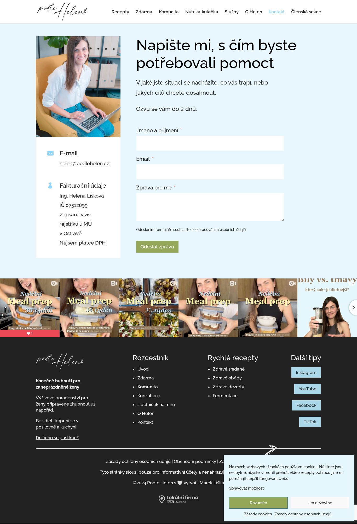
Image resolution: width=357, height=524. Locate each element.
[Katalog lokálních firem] (178, 502)
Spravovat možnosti (246, 488)
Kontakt (277, 12)
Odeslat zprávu (157, 246)
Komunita (169, 12)
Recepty (120, 12)
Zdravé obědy (227, 377)
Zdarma (144, 12)
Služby (232, 12)
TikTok (310, 421)
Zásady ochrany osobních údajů (303, 514)
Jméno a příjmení (157, 131)
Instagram (306, 372)
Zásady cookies (258, 514)
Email (143, 159)
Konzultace (148, 395)
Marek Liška (212, 482)
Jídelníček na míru (156, 404)
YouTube (307, 388)
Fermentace (225, 395)
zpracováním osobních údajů (221, 230)
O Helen (253, 12)
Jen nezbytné (320, 503)
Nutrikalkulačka (201, 12)
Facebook (306, 405)
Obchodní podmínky (195, 461)
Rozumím (258, 503)
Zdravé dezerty (228, 386)
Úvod (143, 369)
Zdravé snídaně (229, 369)
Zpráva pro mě (154, 188)
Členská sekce (306, 12)
